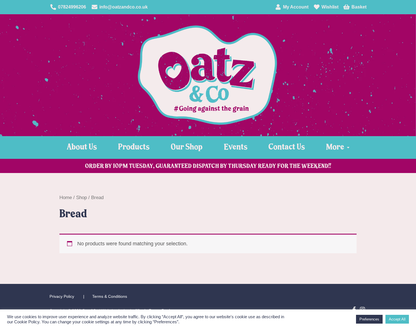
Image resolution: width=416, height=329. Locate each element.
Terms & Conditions (109, 296)
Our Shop (187, 147)
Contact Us (287, 147)
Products (133, 147)
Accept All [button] (397, 319)
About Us (82, 147)
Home (65, 197)
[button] (338, 147)
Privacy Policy (62, 296)
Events (235, 147)
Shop (81, 197)
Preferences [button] (369, 319)
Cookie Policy (26, 322)
